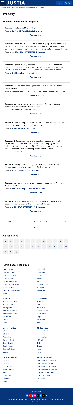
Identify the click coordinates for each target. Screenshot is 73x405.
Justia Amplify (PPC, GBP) (45, 372)
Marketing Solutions (44, 357)
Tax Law (6, 320)
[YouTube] (30, 395)
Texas (38, 349)
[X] (43, 395)
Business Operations (10, 305)
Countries (6, 378)
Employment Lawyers (10, 281)
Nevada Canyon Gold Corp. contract (25, 170)
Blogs (38, 317)
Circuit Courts (8, 343)
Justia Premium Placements (46, 366)
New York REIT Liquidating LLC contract (27, 31)
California (39, 340)
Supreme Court (8, 340)
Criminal (39, 275)
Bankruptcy (40, 272)
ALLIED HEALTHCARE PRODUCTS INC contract (29, 207)
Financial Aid (40, 308)
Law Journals (41, 314)
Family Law (40, 287)
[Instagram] (35, 395)
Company (32, 399)
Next (36, 227)
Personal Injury (41, 290)
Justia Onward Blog (43, 375)
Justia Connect (13, 399)
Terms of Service (47, 399)
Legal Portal (23, 399)
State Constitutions (43, 331)
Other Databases (10, 357)
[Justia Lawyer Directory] (46, 395)
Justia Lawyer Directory (44, 363)
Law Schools (41, 298)
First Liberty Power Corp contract (24, 73)
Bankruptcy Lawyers (10, 272)
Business (6, 298)
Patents (5, 372)
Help (38, 399)
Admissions (40, 305)
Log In (60, 3)
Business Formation (10, 301)
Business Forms (8, 366)
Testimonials (41, 378)
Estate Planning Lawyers (11, 284)
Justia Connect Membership (46, 360)
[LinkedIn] (27, 395)
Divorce (39, 278)
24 (64, 221)
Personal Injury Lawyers (11, 290)
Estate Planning (42, 284)
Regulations (7, 337)
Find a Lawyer (9, 269)
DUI (37, 281)
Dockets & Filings (9, 349)
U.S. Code (6, 334)
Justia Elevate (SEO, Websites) (47, 369)
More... (5, 293)
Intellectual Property (10, 311)
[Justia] (16, 3)
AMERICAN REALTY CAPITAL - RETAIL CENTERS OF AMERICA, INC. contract (39, 91)
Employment (7, 308)
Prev (9, 221)
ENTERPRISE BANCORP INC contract (25, 110)
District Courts (8, 346)
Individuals (41, 269)
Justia (3, 7)
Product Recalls (8, 369)
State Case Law (41, 337)
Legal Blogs (7, 363)
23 (58, 221)
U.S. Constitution (9, 331)
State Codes (40, 334)
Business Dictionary (31, 7)
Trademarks (7, 375)
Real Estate (7, 317)
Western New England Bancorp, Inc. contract (28, 189)
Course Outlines (42, 311)
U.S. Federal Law (10, 328)
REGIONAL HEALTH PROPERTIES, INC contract (29, 52)
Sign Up (67, 3)
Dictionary (40, 301)
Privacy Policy (59, 399)
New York (39, 346)
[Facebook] (32, 395)
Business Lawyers (9, 275)
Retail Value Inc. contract (21, 152)
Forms (8, 7)
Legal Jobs (6, 360)
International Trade (10, 314)
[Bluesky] (41, 395)
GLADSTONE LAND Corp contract (24, 128)
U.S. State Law (42, 328)
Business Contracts (18, 7)
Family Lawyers (8, 287)
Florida (38, 343)
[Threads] (38, 395)
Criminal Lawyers (9, 278)
